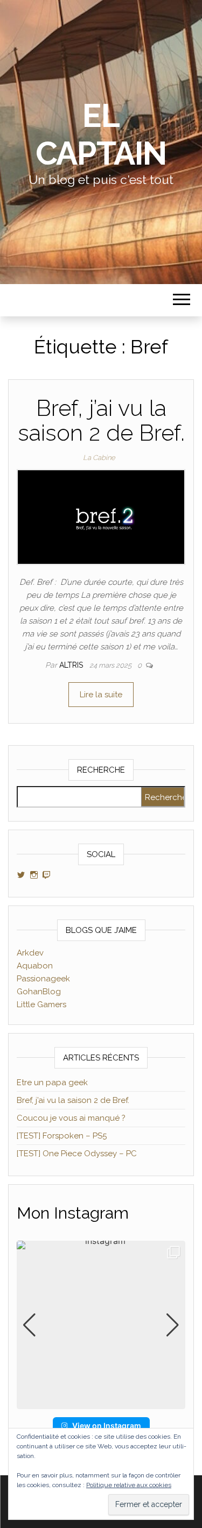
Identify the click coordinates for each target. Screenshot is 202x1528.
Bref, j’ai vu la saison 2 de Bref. (101, 420)
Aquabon (35, 966)
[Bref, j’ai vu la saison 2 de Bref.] (101, 516)
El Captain (101, 134)
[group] (101, 1325)
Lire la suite (101, 694)
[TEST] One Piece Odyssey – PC (77, 1153)
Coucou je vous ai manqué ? (71, 1118)
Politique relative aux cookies (128, 1485)
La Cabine (99, 458)
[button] (101, 1401)
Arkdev (30, 953)
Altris (72, 665)
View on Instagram (106, 1425)
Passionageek (43, 979)
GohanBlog (39, 991)
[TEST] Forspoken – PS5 (62, 1136)
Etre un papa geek (52, 1082)
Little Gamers (41, 1004)
